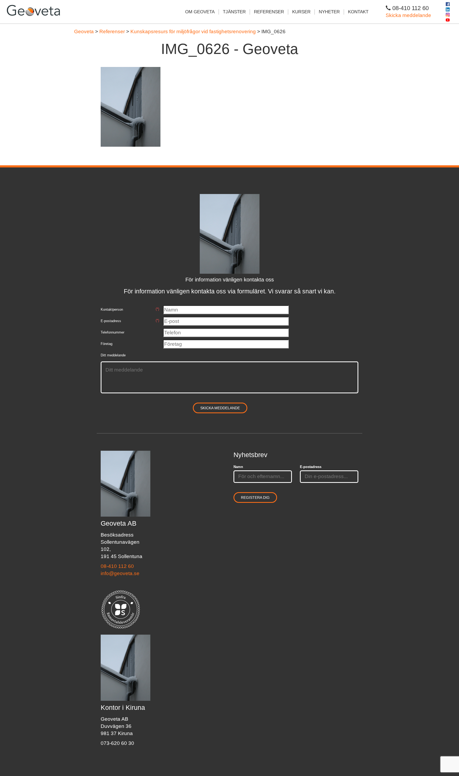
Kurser (301, 11)
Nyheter (329, 11)
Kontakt (358, 11)
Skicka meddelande (408, 15)
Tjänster (234, 11)
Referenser (269, 11)
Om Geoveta (200, 11)
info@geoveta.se (120, 573)
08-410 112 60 (117, 566)
